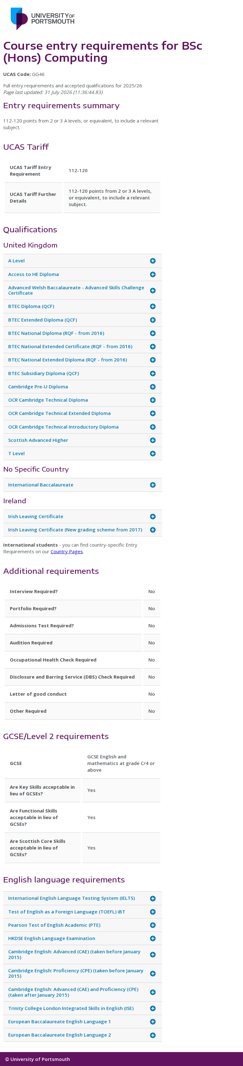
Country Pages (67, 551)
